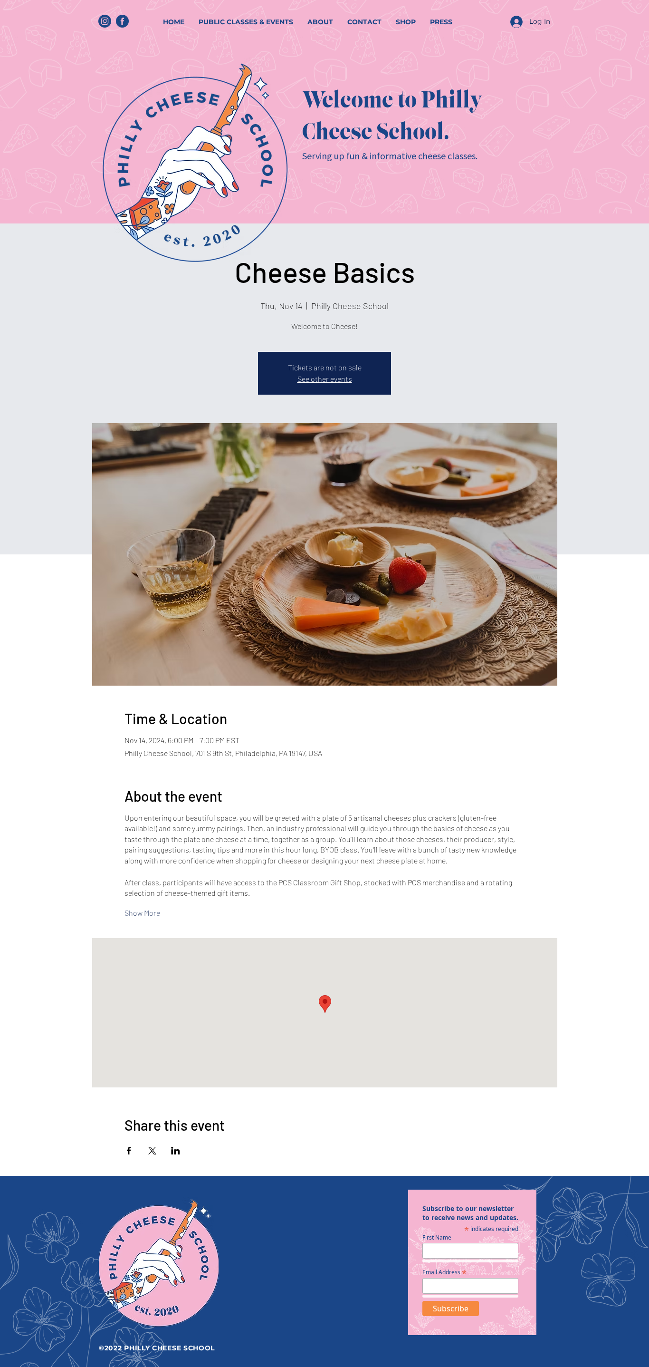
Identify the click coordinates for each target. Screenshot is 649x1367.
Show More (142, 912)
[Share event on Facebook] (129, 1150)
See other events (324, 378)
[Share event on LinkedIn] (175, 1150)
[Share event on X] (152, 1150)
